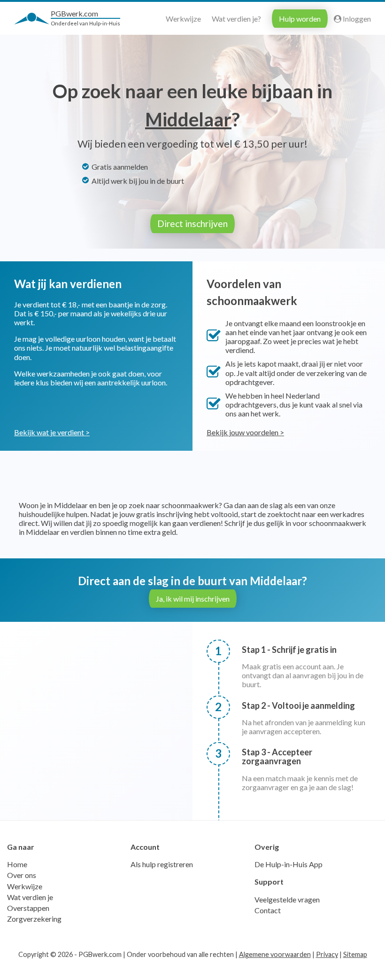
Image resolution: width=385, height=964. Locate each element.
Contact (267, 910)
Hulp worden (300, 18)
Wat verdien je (30, 897)
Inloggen (356, 18)
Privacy (327, 954)
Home (17, 864)
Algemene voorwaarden (275, 954)
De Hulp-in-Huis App (288, 864)
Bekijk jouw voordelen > (245, 432)
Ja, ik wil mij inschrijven (193, 598)
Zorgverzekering (34, 918)
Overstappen (28, 907)
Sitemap (355, 954)
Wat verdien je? (236, 18)
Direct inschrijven (192, 223)
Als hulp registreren (162, 864)
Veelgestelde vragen (287, 899)
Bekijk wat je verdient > (52, 432)
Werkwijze (183, 18)
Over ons (21, 874)
